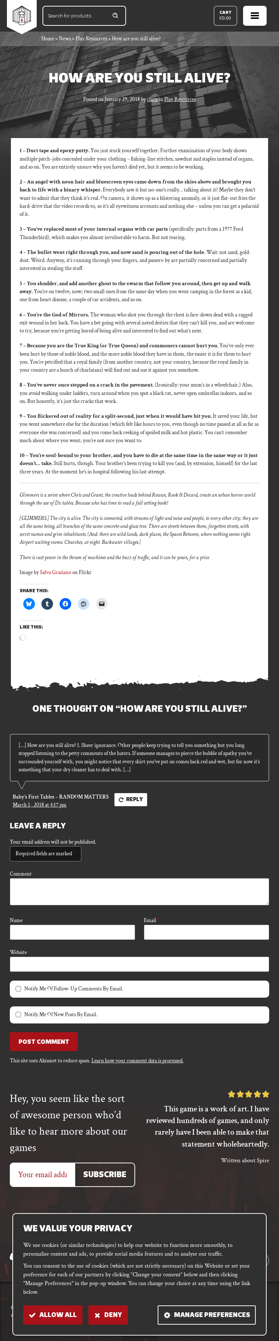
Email (152, 920)
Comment (22, 874)
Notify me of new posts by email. (60, 1014)
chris (152, 99)
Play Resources (180, 99)
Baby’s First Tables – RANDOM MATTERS (61, 796)
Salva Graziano (55, 572)
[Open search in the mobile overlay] (84, 16)
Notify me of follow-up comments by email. (73, 988)
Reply (134, 800)
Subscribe (104, 1175)
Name (18, 920)
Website (18, 952)
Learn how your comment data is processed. (137, 1060)
